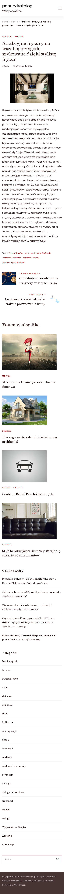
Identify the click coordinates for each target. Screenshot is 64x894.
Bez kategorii (10, 661)
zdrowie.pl (8, 844)
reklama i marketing (14, 766)
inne (4, 713)
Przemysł (7, 748)
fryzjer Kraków (16, 253)
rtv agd (6, 783)
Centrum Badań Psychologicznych (27, 494)
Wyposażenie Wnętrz (14, 827)
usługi (6, 818)
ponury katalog (17, 6)
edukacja (7, 704)
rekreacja (7, 774)
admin (5, 66)
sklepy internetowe (13, 792)
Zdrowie (7, 835)
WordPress (19, 885)
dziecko (6, 696)
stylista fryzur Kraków (13, 262)
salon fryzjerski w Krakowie (38, 253)
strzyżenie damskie (12, 257)
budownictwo (10, 678)
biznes (6, 36)
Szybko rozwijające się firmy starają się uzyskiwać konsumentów (31, 553)
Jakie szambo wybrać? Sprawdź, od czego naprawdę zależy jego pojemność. (31, 594)
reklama (7, 757)
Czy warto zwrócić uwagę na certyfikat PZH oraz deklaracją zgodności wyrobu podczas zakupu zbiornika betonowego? (28, 622)
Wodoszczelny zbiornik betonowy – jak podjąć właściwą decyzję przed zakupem (27, 607)
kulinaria (7, 722)
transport (7, 800)
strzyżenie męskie (31, 257)
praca (19, 487)
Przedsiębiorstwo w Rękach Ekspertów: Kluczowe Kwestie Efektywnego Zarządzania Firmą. (29, 581)
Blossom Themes (44, 881)
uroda (19, 36)
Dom (5, 687)
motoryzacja (9, 731)
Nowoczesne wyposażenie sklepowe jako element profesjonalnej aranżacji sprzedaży (29, 637)
